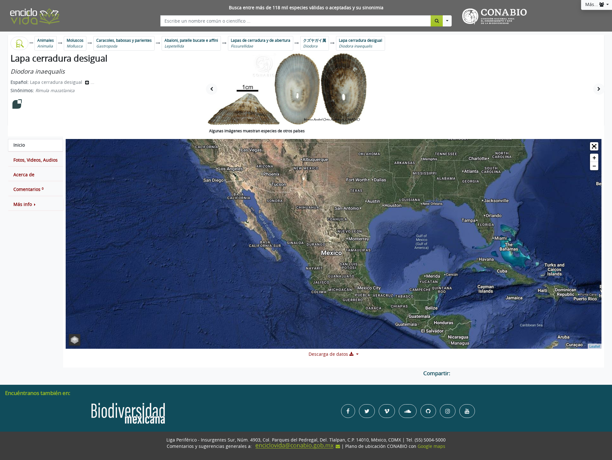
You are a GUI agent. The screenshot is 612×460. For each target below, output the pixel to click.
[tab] (35, 145)
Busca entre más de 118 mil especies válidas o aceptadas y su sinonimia (306, 7)
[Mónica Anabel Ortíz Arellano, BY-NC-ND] (287, 89)
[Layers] (74, 340)
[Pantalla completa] (594, 146)
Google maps (431, 446)
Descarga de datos (329, 354)
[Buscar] (437, 20)
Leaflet (594, 346)
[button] (35, 204)
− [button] (594, 166)
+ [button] (594, 157)
